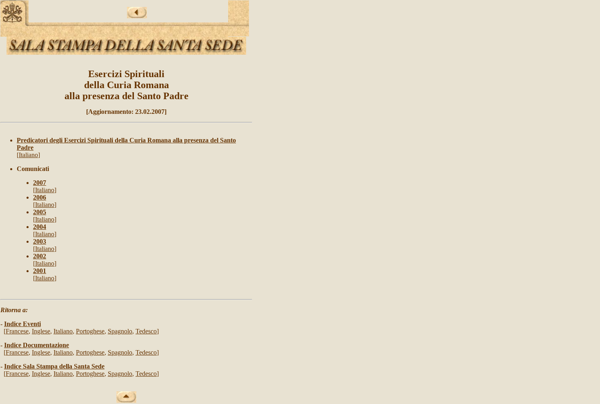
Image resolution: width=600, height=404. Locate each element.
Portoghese (90, 331)
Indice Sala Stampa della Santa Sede (54, 366)
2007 (39, 182)
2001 (39, 270)
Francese (17, 331)
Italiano (28, 154)
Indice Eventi (22, 323)
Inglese (41, 331)
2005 (39, 212)
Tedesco (146, 331)
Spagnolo (120, 331)
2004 (39, 226)
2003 (39, 241)
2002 (39, 256)
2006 (39, 197)
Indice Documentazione (36, 345)
